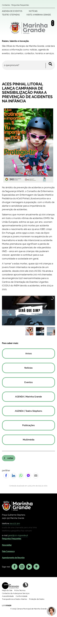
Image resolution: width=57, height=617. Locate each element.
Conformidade (21, 596)
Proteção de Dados (36, 599)
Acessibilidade (25, 585)
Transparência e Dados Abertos (14, 599)
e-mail (15, 535)
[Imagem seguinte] (49, 312)
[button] (29, 331)
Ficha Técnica (19, 590)
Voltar (10, 458)
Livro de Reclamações (10, 585)
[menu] (53, 23)
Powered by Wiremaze (6, 605)
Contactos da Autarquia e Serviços (15, 593)
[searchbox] (28, 65)
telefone (11, 523)
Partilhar (6, 475)
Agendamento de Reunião (13, 558)
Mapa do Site (7, 590)
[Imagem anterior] (8, 312)
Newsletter (7, 545)
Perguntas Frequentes (11, 539)
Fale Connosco (8, 551)
